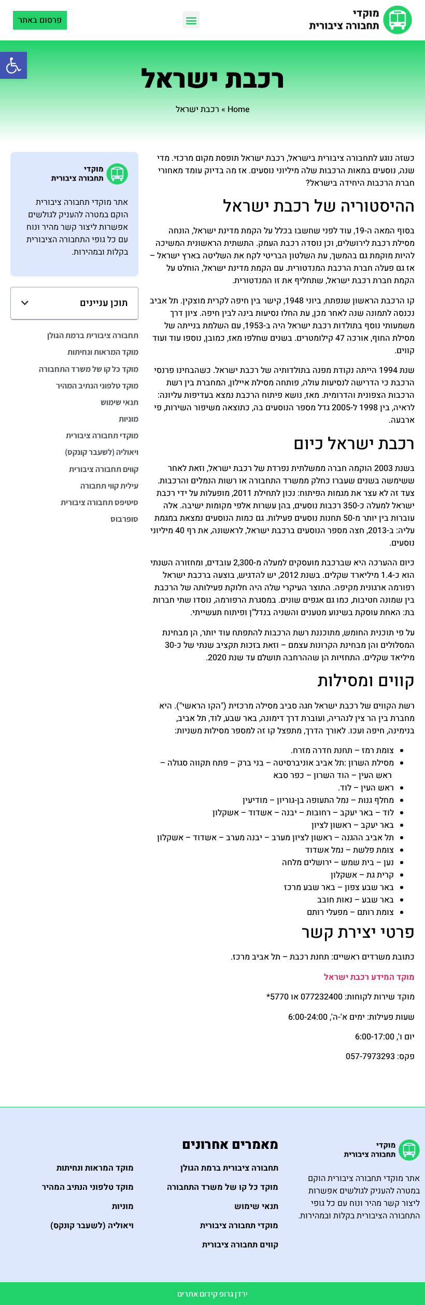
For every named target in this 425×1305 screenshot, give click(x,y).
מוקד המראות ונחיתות (102, 351)
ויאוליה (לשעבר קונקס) (101, 452)
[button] (13, 65)
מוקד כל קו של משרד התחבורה (88, 369)
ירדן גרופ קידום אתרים (212, 1293)
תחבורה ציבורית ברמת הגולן (92, 335)
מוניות (128, 418)
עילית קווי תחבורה (109, 485)
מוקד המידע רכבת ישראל (369, 977)
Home (239, 109)
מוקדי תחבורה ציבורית (102, 435)
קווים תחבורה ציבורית (103, 469)
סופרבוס (124, 518)
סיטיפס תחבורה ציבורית (99, 502)
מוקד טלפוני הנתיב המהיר (97, 385)
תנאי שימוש (119, 402)
